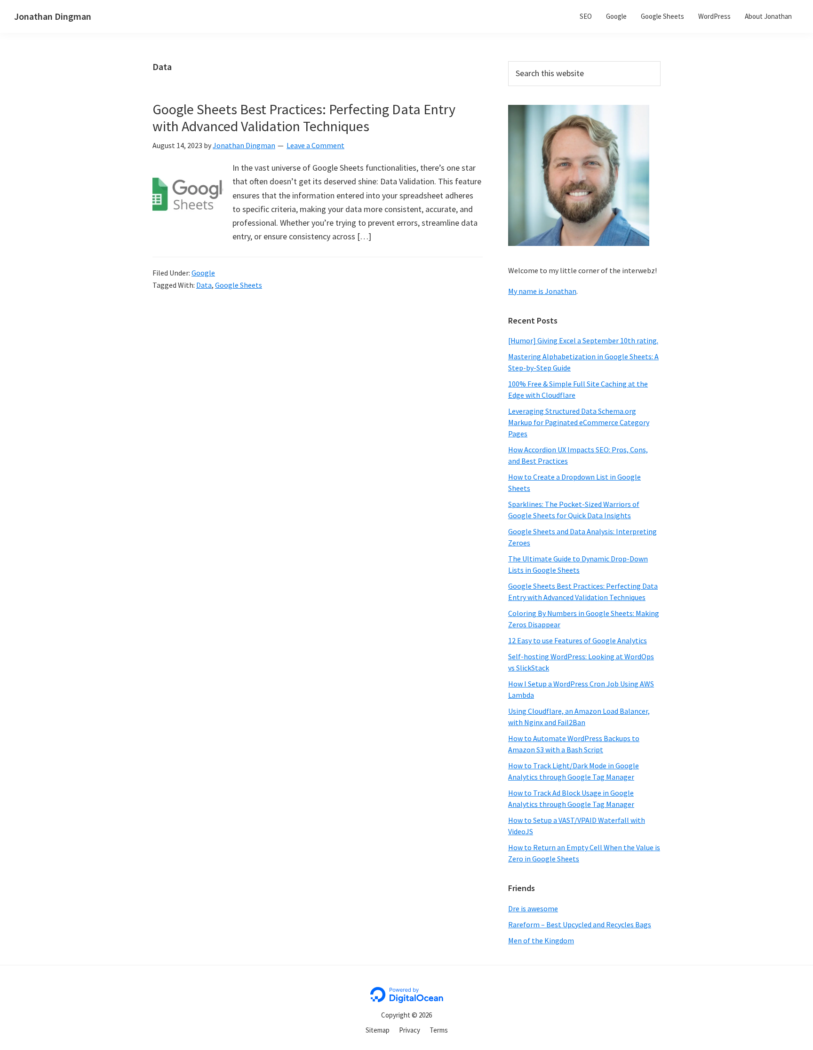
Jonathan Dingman (52, 16)
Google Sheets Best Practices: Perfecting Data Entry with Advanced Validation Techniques (303, 117)
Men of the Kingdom (541, 940)
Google (203, 272)
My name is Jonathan (542, 291)
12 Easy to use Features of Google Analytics (577, 640)
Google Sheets (238, 285)
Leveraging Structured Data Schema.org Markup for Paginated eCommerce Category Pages (578, 422)
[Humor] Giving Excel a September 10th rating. (583, 340)
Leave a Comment (315, 145)
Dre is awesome (533, 908)
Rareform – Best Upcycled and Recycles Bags (579, 924)
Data (204, 285)
